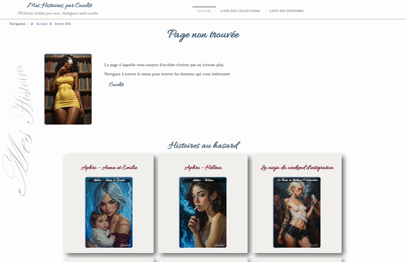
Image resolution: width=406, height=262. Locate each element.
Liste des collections (240, 11)
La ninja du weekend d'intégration (297, 168)
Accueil (204, 11)
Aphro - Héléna (203, 168)
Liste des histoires (286, 11)
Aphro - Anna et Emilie (109, 168)
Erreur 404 (63, 24)
